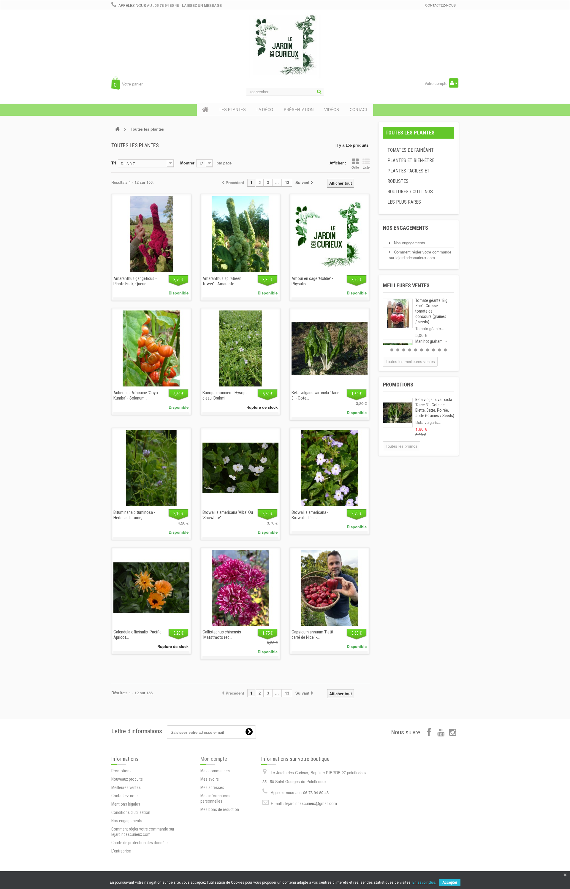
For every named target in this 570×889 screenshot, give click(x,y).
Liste (366, 167)
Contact (359, 109)
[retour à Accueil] (117, 129)
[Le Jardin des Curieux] (285, 51)
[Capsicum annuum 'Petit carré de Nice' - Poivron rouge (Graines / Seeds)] (330, 588)
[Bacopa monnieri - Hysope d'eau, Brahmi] (240, 348)
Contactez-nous (440, 5)
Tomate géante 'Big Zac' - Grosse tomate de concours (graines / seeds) (431, 311)
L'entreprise (121, 851)
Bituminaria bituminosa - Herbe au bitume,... (134, 515)
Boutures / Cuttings (410, 191)
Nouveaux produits (127, 779)
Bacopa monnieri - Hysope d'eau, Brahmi (225, 395)
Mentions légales (125, 804)
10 (445, 349)
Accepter (449, 882)
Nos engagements (405, 228)
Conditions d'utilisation (130, 812)
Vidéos (331, 109)
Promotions (398, 384)
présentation (299, 109)
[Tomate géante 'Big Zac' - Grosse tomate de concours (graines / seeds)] (398, 313)
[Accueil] (205, 110)
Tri (113, 163)
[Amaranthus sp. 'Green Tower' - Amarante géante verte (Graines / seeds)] (240, 234)
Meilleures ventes (406, 285)
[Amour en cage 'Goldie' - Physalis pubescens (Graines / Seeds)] (330, 234)
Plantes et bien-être (410, 160)
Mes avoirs (209, 779)
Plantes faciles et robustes (408, 176)
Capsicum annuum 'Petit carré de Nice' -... (312, 634)
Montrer (187, 163)
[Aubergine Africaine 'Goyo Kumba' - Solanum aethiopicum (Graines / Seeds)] (151, 348)
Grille (355, 167)
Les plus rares (404, 202)
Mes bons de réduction (219, 809)
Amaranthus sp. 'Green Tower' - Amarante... (221, 281)
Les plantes (232, 109)
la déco (264, 109)
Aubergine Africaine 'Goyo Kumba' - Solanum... (135, 395)
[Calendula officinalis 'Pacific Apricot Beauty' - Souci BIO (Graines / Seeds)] (151, 588)
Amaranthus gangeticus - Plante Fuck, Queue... (135, 281)
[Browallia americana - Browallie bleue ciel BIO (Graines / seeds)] (330, 468)
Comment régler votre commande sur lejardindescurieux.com (420, 254)
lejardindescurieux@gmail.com (311, 803)
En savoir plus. (424, 882)
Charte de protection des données (140, 842)
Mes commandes (215, 770)
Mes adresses (212, 787)
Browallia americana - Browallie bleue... (310, 515)
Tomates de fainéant (410, 150)
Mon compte (213, 759)
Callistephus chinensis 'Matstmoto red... (221, 634)
